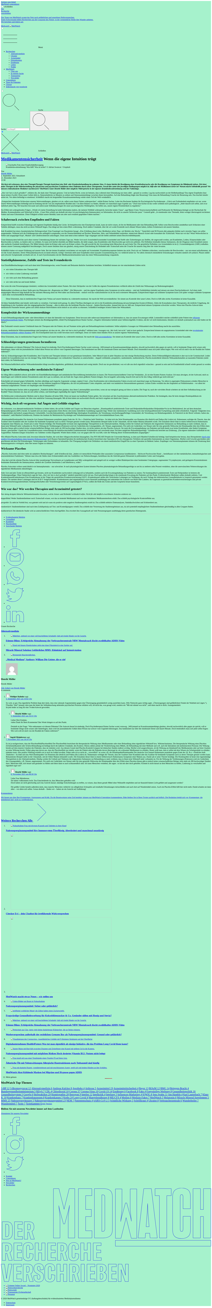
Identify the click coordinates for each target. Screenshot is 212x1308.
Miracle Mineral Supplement (193, 1097)
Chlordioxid (61, 1091)
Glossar (9, 84)
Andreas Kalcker (62, 1088)
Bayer (143, 1088)
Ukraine (14, 56)
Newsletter (15, 78)
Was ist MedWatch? (13, 1180)
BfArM (154, 1088)
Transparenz (15, 76)
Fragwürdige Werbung (159, 1091)
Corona (74, 1091)
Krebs (68, 1097)
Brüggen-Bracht (179, 1088)
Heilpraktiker (106, 411)
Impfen (86, 1094)
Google (28, 1094)
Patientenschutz (84, 1100)
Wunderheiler (190, 1100)
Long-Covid (80, 1097)
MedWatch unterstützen (10, 4)
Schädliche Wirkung (121, 1100)
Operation (105, 440)
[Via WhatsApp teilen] (24, 584)
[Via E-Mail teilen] (24, 566)
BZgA (40, 1091)
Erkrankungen (16, 60)
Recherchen (10, 51)
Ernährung (15, 62)
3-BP (5, 1088)
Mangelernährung (99, 1097)
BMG (165, 1088)
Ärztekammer (34, 1103)
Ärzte (21, 1103)
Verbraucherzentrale (170, 1100)
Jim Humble (175, 1094)
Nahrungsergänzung (22, 1100)
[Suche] (49, 121)
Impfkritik (99, 1094)
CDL (48, 1091)
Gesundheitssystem (12, 1094)
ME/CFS (115, 1097)
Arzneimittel (15, 58)
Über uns (14, 71)
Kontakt (9, 1176)
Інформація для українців (16, 87)
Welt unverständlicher (103, 337)
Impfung (111, 1094)
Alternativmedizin (18, 54)
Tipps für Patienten (13, 82)
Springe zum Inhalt (8, 2)
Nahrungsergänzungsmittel (50, 1100)
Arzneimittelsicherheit (126, 1088)
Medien (127, 1097)
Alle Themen (47, 1104)
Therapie (104, 185)
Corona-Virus (89, 1091)
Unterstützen (11, 80)
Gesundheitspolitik (184, 1091)
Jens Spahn (160, 1094)
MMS (5, 1100)
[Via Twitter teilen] (24, 603)
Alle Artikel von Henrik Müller (13, 688)
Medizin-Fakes (141, 1097)
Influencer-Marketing (130, 1094)
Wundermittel (9, 1103)
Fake (142, 1091)
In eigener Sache (17, 73)
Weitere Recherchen (17, 820)
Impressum (10, 1305)
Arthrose (90, 1088)
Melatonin (170, 1097)
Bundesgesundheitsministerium (18, 1091)
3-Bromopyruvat (20, 1088)
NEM (70, 1100)
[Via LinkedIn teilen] (24, 622)
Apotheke (79, 1088)
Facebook (132, 1091)
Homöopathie (105, 423)
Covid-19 (105, 1091)
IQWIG (147, 1094)
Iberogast (75, 1094)
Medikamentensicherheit (22, 159)
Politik (13, 67)
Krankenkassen (104, 479)
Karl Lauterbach (192, 1094)
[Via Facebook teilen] (24, 547)
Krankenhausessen (34, 1097)
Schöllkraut (141, 1100)
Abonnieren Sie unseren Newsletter (14, 1113)
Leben (13, 65)
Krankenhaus (15, 1097)
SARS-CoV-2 (101, 1100)
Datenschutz (10, 1303)
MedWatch (10, 69)
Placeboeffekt (108, 748)
